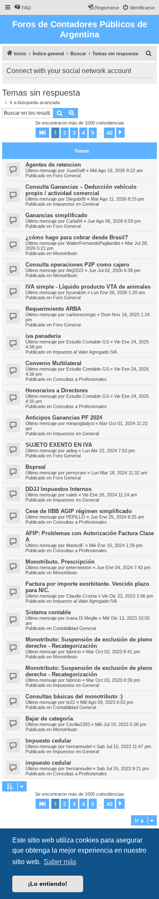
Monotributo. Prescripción (60, 562)
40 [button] (109, 132)
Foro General (67, 175)
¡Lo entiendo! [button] (47, 883)
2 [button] (64, 132)
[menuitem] (22, 8)
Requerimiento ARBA (53, 309)
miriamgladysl (80, 423)
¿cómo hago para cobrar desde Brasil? (76, 237)
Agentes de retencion (53, 165)
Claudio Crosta (81, 595)
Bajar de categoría (49, 718)
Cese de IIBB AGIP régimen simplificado (78, 511)
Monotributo (65, 253)
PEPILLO (75, 516)
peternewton (79, 567)
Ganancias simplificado (56, 215)
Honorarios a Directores (56, 390)
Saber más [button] (60, 861)
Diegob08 (76, 198)
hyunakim (76, 292)
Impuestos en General (76, 204)
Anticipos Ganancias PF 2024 (63, 417)
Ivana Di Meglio (82, 618)
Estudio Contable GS (87, 341)
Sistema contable (48, 612)
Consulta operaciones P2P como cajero (77, 264)
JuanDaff (75, 170)
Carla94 (74, 221)
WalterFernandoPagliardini (93, 243)
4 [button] (83, 132)
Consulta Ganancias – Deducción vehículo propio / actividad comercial (81, 190)
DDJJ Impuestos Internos (58, 489)
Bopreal (35, 467)
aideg (71, 450)
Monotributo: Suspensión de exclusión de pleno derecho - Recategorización (88, 642)
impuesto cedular (48, 763)
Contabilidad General (74, 628)
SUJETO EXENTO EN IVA (58, 445)
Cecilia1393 (78, 724)
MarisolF (75, 545)
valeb (71, 494)
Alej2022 (75, 270)
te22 (70, 702)
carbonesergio (81, 314)
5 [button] (92, 132)
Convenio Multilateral (53, 363)
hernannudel (79, 746)
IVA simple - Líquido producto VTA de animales (88, 287)
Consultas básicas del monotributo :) (74, 696)
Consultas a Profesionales (80, 379)
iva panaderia (43, 336)
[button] (42, 133)
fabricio (73, 651)
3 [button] (74, 132)
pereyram (76, 472)
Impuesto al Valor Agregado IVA (85, 351)
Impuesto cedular (48, 740)
